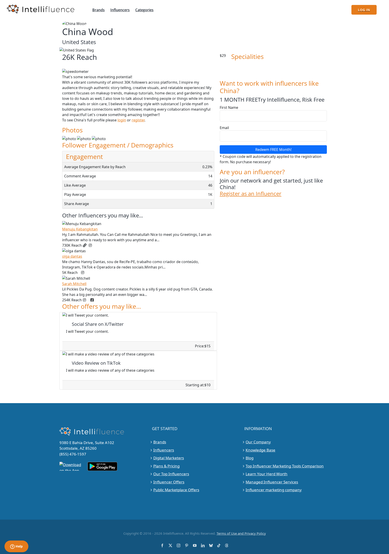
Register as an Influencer (250, 193)
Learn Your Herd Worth (266, 473)
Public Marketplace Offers (176, 489)
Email (224, 127)
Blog (249, 457)
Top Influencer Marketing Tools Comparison (285, 466)
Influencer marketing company (274, 489)
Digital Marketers (168, 457)
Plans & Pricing (166, 466)
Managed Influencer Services (272, 482)
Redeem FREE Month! (273, 149)
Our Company (258, 442)
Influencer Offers (168, 482)
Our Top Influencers (171, 473)
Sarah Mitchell (74, 283)
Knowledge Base (260, 450)
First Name (229, 107)
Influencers (163, 450)
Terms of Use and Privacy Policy (241, 533)
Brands (159, 442)
